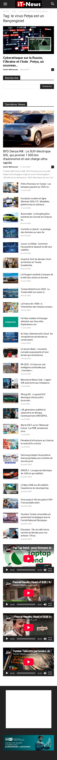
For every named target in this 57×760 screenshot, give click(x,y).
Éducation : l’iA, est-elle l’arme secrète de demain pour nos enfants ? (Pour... (35, 532)
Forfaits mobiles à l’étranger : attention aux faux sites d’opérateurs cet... (34, 321)
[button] (5, 4)
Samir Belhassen (10, 69)
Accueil (6, 11)
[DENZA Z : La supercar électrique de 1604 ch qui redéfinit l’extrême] (10, 474)
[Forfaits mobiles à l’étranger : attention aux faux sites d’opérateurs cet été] (10, 322)
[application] (28, 558)
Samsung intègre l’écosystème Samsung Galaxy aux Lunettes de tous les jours (37, 458)
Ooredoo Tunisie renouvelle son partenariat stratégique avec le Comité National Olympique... (36, 517)
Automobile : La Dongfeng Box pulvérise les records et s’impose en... (36, 217)
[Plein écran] (50, 569)
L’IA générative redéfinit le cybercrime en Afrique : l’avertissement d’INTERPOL (34, 413)
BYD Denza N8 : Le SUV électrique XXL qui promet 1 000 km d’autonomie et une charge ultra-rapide (27, 157)
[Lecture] (7, 569)
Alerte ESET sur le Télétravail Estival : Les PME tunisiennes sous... (34, 428)
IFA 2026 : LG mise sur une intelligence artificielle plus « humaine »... (33, 367)
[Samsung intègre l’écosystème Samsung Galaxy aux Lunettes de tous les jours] (10, 459)
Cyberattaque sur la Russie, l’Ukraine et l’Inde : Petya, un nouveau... (23, 61)
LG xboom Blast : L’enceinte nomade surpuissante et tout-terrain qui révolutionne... (35, 352)
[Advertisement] (28, 709)
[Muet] (45, 569)
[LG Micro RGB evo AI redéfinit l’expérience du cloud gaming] (10, 488)
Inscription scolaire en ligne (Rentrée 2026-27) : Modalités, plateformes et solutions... (35, 201)
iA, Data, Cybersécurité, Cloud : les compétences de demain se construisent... (37, 336)
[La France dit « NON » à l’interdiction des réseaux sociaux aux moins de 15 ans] (10, 307)
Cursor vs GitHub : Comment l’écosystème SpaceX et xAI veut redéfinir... (36, 247)
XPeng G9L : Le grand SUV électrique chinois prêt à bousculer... (33, 397)
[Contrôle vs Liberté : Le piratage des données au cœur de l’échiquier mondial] (10, 233)
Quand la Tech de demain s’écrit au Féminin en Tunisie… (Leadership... (36, 262)
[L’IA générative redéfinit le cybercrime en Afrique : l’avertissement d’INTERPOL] (10, 413)
